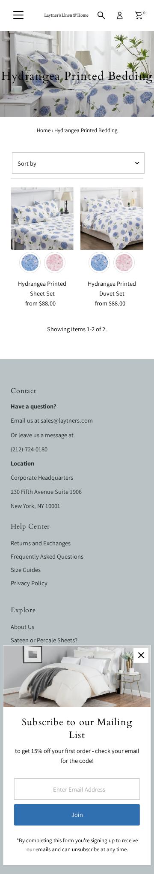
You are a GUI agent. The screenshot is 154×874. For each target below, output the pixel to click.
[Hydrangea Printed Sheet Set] (42, 218)
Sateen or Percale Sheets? (44, 640)
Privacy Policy (29, 583)
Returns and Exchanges (41, 543)
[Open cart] (138, 15)
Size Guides (26, 570)
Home (43, 130)
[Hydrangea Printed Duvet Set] (111, 218)
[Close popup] (140, 655)
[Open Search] (101, 15)
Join (77, 814)
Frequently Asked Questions (47, 556)
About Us (22, 627)
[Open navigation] (18, 15)
